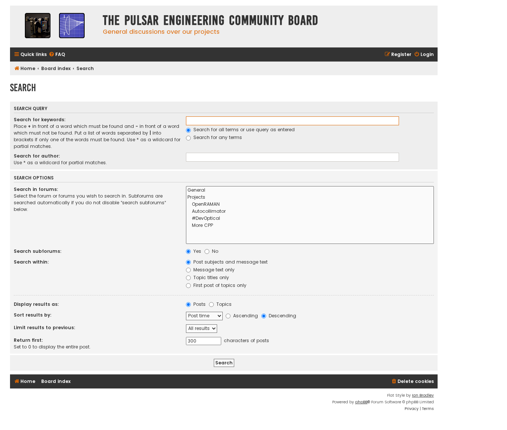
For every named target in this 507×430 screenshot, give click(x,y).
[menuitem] (57, 55)
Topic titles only (210, 277)
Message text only (213, 270)
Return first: (28, 340)
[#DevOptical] (310, 218)
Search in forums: (36, 189)
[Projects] (310, 197)
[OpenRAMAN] (310, 204)
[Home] (54, 26)
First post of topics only (219, 285)
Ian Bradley (423, 395)
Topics (223, 304)
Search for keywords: (40, 119)
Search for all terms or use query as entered (243, 129)
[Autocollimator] (310, 211)
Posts (199, 304)
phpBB (361, 402)
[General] (310, 190)
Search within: (31, 262)
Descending (281, 315)
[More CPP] (310, 225)
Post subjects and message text (230, 262)
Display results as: (36, 304)
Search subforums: (38, 251)
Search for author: (37, 156)
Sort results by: (33, 315)
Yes (196, 251)
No (214, 251)
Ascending (245, 315)
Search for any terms (217, 137)
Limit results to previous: (44, 327)
